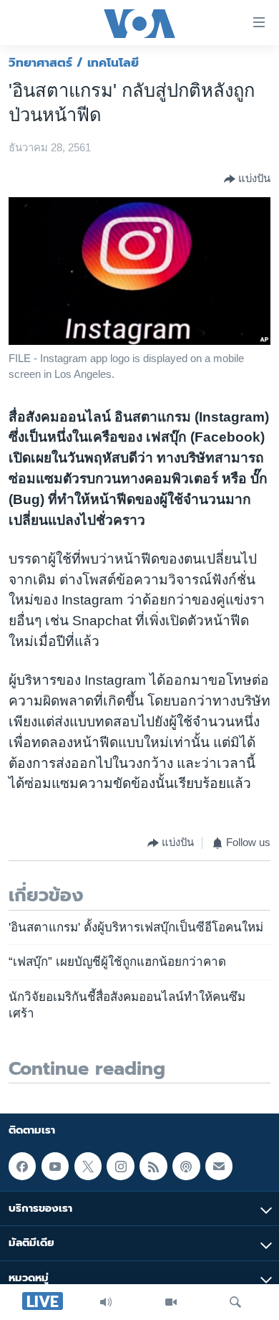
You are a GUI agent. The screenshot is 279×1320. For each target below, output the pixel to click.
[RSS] (153, 1165)
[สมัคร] (218, 1165)
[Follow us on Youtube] (55, 1165)
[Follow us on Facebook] (22, 1165)
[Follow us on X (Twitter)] (88, 1165)
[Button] (247, 179)
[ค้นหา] (235, 1302)
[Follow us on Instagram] (120, 1165)
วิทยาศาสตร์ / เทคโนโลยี (74, 62)
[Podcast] (186, 1165)
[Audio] (105, 1302)
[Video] (171, 1302)
